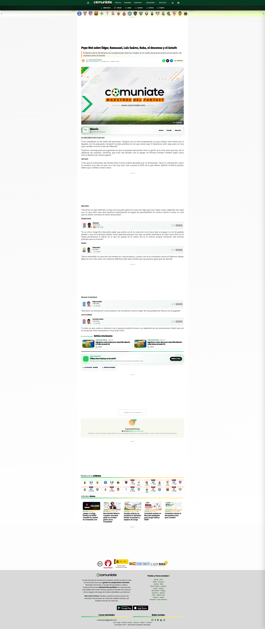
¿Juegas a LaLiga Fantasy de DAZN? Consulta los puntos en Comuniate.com (90, 516)
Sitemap (136, 622)
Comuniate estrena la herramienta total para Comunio (173, 515)
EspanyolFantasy (95, 60)
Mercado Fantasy (91, 596)
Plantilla (169, 130)
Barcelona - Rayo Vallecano (158, 599)
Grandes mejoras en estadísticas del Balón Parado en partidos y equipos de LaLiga (132, 516)
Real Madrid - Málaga (158, 591)
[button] (179, 60)
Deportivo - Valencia (158, 593)
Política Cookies (127, 622)
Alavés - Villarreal (158, 582)
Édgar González (97, 302)
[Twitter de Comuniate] (158, 620)
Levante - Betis (158, 584)
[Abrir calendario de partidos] (178, 3)
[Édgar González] (89, 304)
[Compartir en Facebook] (171, 60)
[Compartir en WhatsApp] (163, 60)
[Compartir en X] (167, 60)
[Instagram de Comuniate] (164, 620)
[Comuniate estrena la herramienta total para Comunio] (173, 506)
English (142, 622)
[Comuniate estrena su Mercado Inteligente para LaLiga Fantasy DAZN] (153, 506)
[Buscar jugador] (173, 3)
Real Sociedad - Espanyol (158, 586)
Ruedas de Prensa (109, 367)
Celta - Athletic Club (158, 595)
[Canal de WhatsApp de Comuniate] (152, 620)
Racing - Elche (158, 579)
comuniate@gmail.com (106, 620)
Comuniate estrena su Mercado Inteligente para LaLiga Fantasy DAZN (152, 516)
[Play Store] (125, 608)
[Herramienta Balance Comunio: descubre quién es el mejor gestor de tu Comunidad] (112, 506)
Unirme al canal (176, 358)
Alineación (178, 130)
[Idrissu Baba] (89, 250)
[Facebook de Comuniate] (155, 620)
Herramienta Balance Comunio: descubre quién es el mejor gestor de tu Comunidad (111, 517)
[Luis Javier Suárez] (89, 321)
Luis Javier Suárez (98, 319)
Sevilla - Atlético (158, 588)
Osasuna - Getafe (158, 597)
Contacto (149, 622)
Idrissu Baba (96, 247)
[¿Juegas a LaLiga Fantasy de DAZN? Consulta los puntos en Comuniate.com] (91, 506)
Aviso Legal (116, 622)
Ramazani (96, 223)
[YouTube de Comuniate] (161, 620)
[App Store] (140, 608)
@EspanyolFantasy (137, 431)
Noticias (161, 130)
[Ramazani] (89, 225)
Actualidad (91, 367)
